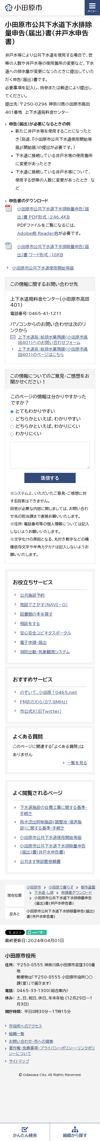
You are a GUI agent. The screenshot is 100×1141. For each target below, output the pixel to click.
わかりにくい (28, 433)
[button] (92, 7)
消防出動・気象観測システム (45, 652)
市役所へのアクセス (25, 1026)
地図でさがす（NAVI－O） (44, 605)
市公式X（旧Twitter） (41, 711)
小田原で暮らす (61, 887)
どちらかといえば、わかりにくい (47, 426)
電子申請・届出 (33, 642)
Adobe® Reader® (37, 233)
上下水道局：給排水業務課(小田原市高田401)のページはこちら (53, 352)
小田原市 (24, 7)
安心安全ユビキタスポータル (45, 633)
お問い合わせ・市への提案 (31, 1041)
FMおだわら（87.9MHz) (44, 702)
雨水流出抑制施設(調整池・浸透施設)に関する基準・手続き (51, 825)
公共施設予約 (32, 595)
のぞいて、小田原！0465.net (48, 692)
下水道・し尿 (44, 892)
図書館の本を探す (36, 614)
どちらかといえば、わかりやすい (48, 418)
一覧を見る (77, 763)
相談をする (30, 624)
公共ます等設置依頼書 (40, 861)
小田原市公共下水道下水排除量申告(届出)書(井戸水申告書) (53, 849)
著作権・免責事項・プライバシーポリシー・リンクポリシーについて (52, 1051)
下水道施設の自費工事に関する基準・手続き (53, 810)
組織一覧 (16, 1034)
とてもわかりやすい (35, 411)
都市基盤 (88, 887)
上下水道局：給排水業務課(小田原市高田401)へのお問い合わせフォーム (53, 340)
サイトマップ (19, 1061)
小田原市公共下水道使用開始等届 (43, 268)
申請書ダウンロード (76, 892)
